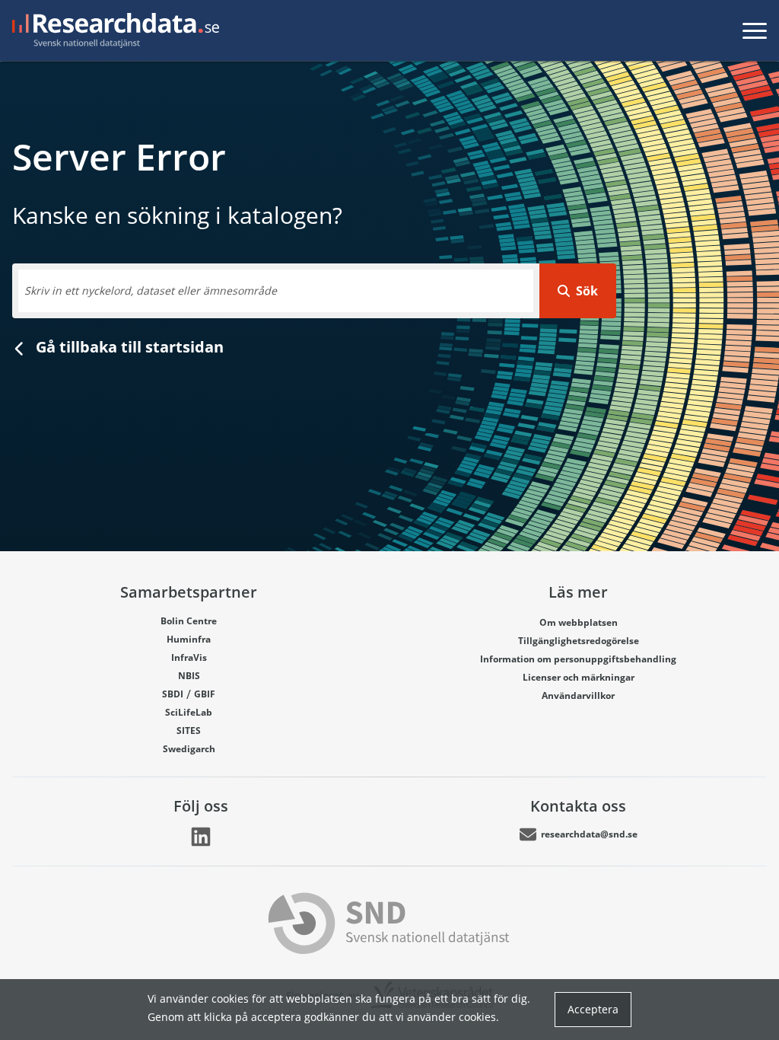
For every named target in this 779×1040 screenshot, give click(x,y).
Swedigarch (189, 748)
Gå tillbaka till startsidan (128, 347)
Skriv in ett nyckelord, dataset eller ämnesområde (150, 290)
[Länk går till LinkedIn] (200, 836)
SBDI (172, 693)
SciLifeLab (188, 712)
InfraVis (189, 657)
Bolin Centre (189, 620)
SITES (188, 730)
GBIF (204, 693)
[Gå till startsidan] (112, 30)
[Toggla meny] (754, 30)
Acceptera (593, 1009)
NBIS (189, 675)
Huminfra (189, 639)
